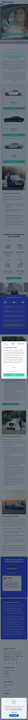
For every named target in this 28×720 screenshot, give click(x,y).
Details (12, 343)
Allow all (14, 375)
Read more (14, 712)
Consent (6, 343)
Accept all (14, 715)
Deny (14, 367)
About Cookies (21, 343)
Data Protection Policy (17, 710)
